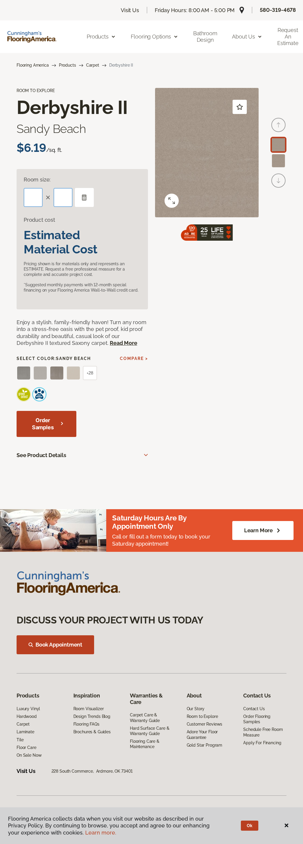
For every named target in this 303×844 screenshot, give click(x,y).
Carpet (92, 65)
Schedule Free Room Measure (263, 732)
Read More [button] (123, 343)
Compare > (134, 358)
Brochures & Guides (92, 731)
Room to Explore (202, 716)
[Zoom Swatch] (172, 201)
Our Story (196, 708)
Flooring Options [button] (151, 36)
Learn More (258, 530)
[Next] (278, 180)
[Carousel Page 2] (278, 161)
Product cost (39, 220)
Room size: (37, 179)
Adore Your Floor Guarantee (202, 734)
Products (67, 65)
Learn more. (100, 832)
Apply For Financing (262, 742)
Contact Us (254, 708)
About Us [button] (243, 36)
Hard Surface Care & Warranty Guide (149, 731)
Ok (249, 825)
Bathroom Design (205, 36)
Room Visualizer (88, 708)
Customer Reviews (205, 724)
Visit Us (130, 10)
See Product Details (41, 455)
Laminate (25, 731)
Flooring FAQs (86, 724)
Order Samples (43, 423)
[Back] (278, 125)
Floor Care (26, 747)
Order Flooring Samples (256, 719)
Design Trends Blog (91, 716)
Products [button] (98, 36)
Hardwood (27, 716)
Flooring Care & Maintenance (144, 744)
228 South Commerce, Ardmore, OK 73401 (92, 771)
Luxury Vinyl (28, 708)
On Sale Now (29, 755)
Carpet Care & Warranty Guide (145, 718)
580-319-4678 (278, 10)
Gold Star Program (205, 745)
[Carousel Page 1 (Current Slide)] (278, 145)
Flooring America (33, 65)
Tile (20, 739)
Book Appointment (59, 645)
